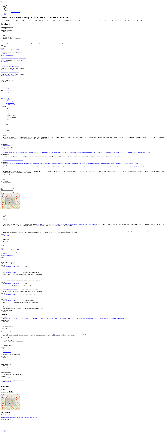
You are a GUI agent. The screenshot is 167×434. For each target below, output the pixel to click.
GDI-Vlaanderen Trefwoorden (7, 98)
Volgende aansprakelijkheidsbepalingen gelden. (13, 160)
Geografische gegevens (10, 104)
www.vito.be (3, 81)
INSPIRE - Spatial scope (6, 94)
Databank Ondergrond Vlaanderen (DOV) (10, 49)
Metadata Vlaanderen (15, 12)
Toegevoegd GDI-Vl (10, 103)
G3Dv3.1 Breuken (7, 352)
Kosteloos (8, 100)
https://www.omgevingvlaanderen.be (8, 69)
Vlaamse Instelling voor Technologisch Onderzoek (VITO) (13, 78)
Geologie (8, 88)
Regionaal (8, 96)
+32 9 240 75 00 (4, 53)
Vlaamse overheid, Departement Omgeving (10, 66)
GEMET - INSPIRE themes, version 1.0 (9, 87)
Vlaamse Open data (10, 101)
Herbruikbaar (8, 99)
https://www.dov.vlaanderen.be (7, 55)
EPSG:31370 (6, 235)
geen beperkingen (6, 145)
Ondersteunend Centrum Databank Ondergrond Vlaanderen (13, 58)
